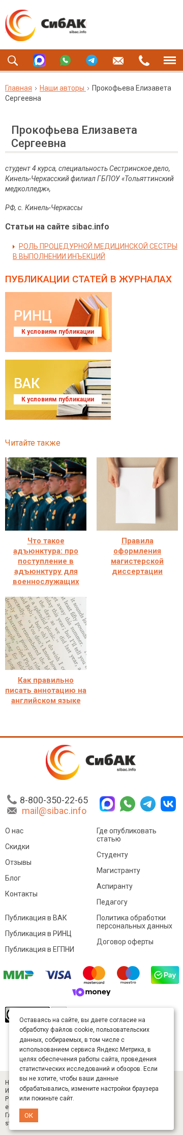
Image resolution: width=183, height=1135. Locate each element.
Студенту (112, 855)
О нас (14, 831)
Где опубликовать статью (127, 835)
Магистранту (118, 870)
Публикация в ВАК (36, 918)
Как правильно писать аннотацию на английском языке (45, 690)
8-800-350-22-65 (54, 800)
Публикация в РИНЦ (38, 933)
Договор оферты (125, 942)
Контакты (21, 894)
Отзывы (18, 862)
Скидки (17, 846)
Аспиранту (115, 886)
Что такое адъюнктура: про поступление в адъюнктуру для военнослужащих (46, 561)
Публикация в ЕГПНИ (39, 949)
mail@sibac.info (54, 810)
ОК (28, 1115)
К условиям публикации (57, 331)
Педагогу (112, 902)
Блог (13, 878)
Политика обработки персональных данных (134, 922)
